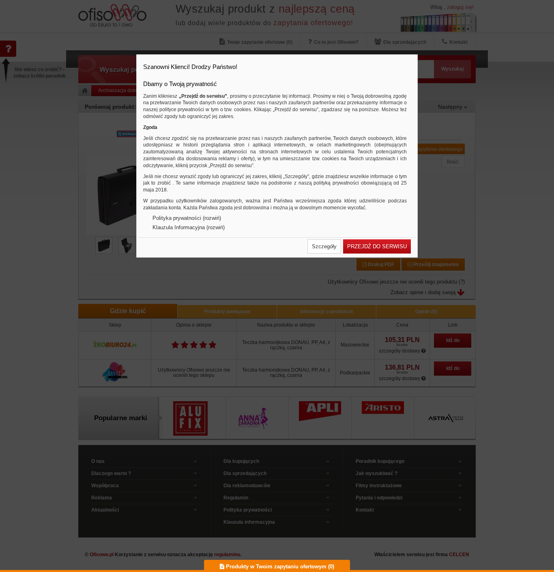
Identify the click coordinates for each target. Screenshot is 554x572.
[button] (324, 246)
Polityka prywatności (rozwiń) (186, 218)
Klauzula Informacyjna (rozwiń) (188, 227)
